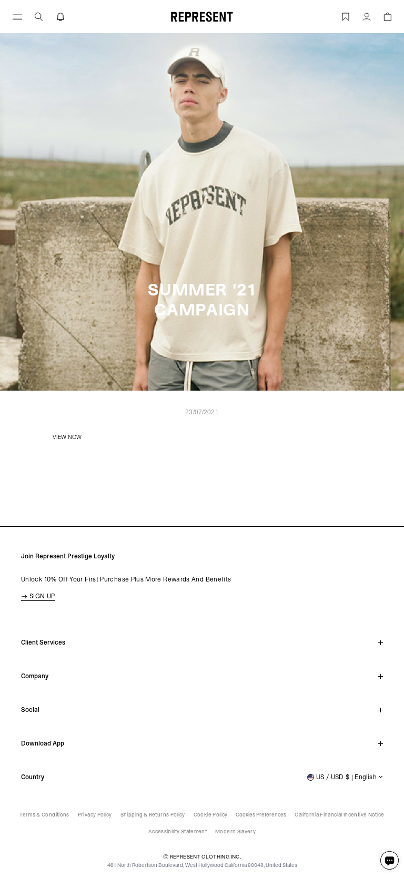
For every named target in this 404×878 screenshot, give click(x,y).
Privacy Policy (95, 814)
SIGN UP (42, 596)
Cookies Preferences (261, 814)
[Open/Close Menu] (17, 16)
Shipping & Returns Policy (152, 814)
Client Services (43, 642)
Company (34, 676)
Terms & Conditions (44, 814)
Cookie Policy (211, 814)
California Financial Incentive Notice (339, 814)
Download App (42, 743)
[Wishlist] (345, 16)
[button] (38, 16)
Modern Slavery (235, 831)
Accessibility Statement (177, 831)
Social (30, 710)
